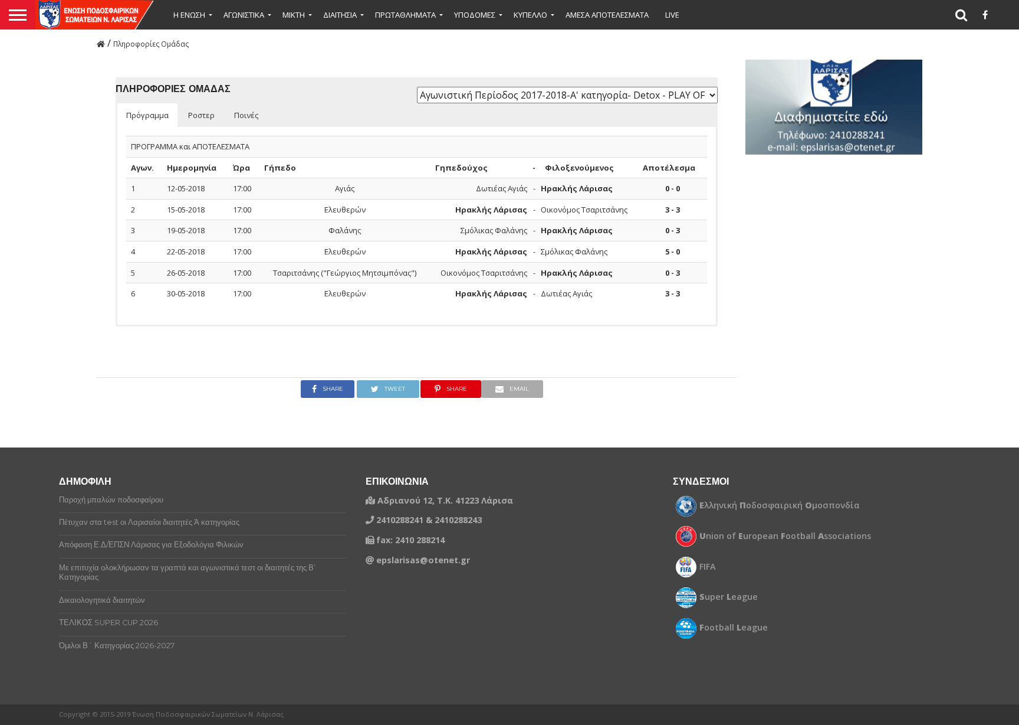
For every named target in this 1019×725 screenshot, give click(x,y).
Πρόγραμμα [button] (147, 115)
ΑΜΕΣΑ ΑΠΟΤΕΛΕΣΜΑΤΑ (607, 14)
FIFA (707, 566)
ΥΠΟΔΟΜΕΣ (474, 14)
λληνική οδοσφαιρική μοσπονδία (779, 505)
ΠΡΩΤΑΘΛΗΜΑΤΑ (405, 14)
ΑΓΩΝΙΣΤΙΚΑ (243, 14)
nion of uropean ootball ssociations (785, 536)
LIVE (672, 14)
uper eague (728, 597)
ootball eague (733, 627)
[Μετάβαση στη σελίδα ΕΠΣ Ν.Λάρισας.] (101, 43)
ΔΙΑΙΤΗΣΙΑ (340, 14)
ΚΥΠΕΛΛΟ (530, 14)
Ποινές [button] (246, 115)
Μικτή (293, 14)
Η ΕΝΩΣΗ (189, 14)
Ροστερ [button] (201, 115)
